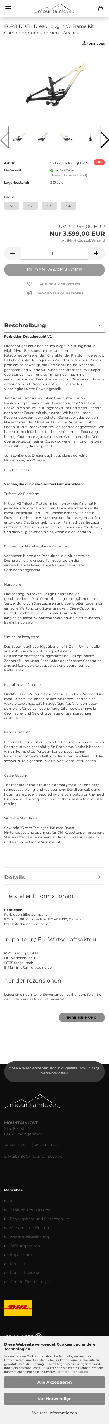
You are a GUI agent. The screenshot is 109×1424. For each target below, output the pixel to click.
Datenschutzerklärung (72, 1372)
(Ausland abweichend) (68, 175)
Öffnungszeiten (25, 1245)
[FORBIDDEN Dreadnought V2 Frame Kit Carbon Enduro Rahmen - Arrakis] (54, 82)
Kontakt (17, 1263)
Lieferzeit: (13, 170)
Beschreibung (25, 325)
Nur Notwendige (54, 1398)
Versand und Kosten (29, 1227)
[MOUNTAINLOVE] (54, 8)
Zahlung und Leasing (30, 1209)
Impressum (21, 1254)
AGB (14, 1201)
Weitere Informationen (54, 1412)
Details (14, 877)
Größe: (10, 197)
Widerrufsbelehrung (29, 1236)
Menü (8, 8)
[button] (12, 253)
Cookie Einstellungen (30, 1281)
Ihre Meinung (82, 1017)
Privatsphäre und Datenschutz (39, 1218)
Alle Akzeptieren (54, 1382)
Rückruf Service (25, 1272)
